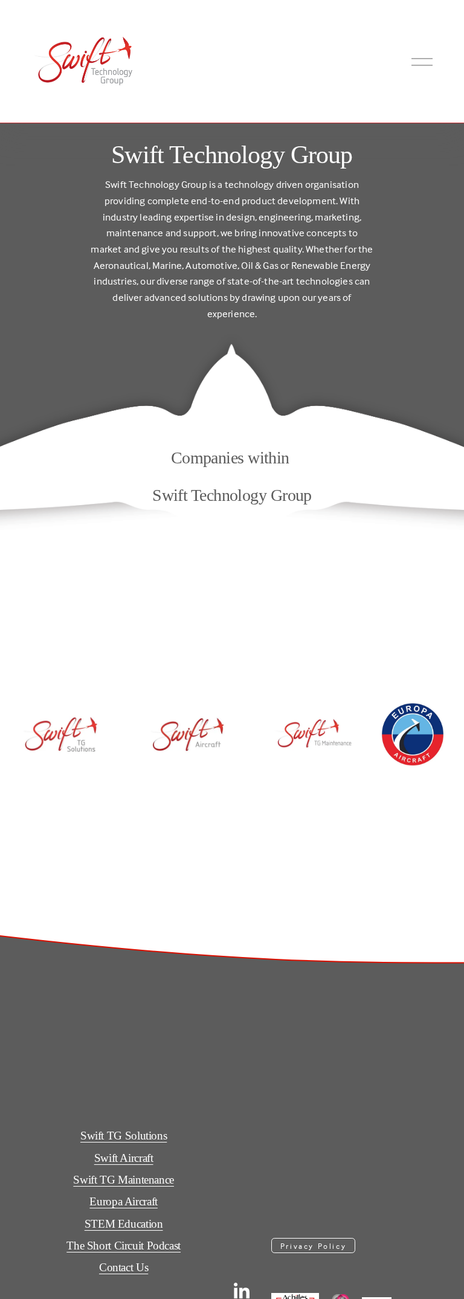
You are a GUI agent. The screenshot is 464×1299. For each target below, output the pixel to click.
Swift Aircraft (123, 1158)
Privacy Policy (313, 1246)
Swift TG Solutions (123, 1135)
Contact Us (123, 1267)
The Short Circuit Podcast (123, 1245)
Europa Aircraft (123, 1201)
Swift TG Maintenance (123, 1179)
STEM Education (124, 1223)
